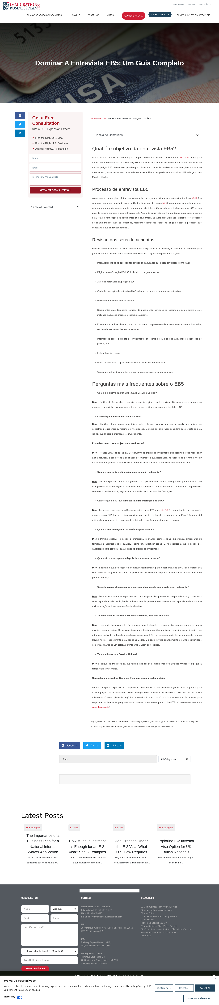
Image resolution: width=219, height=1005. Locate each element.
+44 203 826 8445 (93, 913)
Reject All (184, 987)
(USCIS (194, 198)
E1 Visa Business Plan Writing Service (159, 926)
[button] (20, 115)
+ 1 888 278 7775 (160, 14)
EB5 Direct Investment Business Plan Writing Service (166, 929)
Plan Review (178, 4)
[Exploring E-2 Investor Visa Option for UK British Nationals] (176, 844)
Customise (162, 987)
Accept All (205, 987)
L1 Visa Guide (147, 919)
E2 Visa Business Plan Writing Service (159, 906)
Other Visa (146, 935)
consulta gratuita (100, 707)
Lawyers (191, 4)
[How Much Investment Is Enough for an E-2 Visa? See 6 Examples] (87, 844)
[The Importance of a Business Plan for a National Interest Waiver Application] (43, 844)
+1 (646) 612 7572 (103, 910)
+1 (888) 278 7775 (101, 906)
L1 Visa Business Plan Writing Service (159, 916)
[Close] (216, 978)
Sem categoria (33, 827)
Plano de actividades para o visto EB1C (160, 932)
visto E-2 (163, 510)
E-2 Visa (74, 827)
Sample (76, 15)
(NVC (164, 203)
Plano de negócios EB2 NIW (154, 922)
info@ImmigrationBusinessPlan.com (105, 917)
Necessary (9, 997)
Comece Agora (133, 15)
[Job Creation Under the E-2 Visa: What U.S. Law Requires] (132, 844)
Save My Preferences (199, 998)
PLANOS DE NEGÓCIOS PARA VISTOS (44, 15)
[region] (109, 990)
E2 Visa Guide (147, 913)
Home (94, 118)
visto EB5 (184, 157)
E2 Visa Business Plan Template (193, 15)
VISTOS (110, 15)
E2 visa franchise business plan (156, 909)
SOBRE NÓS (93, 15)
